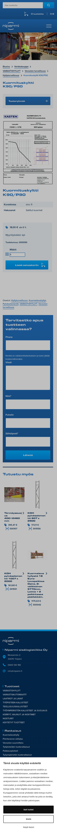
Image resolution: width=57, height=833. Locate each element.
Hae (48, 5)
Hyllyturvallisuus (11, 75)
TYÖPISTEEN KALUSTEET (15, 702)
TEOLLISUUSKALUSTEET (15, 706)
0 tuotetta (42, 14)
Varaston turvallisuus (35, 71)
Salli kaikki (29, 809)
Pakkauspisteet (10, 750)
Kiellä (28, 819)
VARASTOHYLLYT (11, 71)
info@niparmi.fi (15, 670)
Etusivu (6, 66)
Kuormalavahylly (11, 734)
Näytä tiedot (28, 827)
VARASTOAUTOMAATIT (15, 694)
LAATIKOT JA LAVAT (13, 698)
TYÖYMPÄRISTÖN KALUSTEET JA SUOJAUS (25, 710)
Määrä (13, 249)
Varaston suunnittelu (13, 742)
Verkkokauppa (21, 66)
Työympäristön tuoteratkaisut (17, 754)
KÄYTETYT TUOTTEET (14, 722)
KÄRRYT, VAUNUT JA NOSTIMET (19, 714)
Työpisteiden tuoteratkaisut (16, 746)
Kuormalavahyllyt (37, 300)
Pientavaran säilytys (13, 738)
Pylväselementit (11, 303)
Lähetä (28, 455)
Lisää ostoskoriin (27, 265)
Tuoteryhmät (17, 101)
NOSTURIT (8, 718)
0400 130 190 (14, 664)
